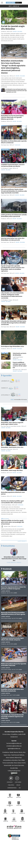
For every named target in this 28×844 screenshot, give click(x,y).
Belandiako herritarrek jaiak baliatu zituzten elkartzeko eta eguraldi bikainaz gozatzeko (12, 117)
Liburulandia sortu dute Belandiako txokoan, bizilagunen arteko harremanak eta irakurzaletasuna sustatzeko (12, 295)
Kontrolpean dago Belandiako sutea (12, 346)
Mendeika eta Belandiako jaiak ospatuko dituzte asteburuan (14, 142)
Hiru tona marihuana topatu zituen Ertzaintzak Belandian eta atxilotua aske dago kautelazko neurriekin (14, 191)
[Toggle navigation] (2, 2)
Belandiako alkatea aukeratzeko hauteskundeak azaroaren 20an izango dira (14, 558)
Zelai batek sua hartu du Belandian (19, 354)
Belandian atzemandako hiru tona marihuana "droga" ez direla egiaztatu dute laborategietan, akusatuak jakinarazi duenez (13, 66)
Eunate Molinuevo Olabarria (14, 562)
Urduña (15, 31)
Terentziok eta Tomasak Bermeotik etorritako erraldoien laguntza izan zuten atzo (12, 716)
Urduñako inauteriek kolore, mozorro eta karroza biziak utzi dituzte (12, 165)
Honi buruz (10, 782)
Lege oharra (18, 782)
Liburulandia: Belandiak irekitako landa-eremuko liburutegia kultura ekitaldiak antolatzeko (13, 322)
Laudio (15, 592)
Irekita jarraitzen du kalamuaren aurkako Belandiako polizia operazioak (14, 215)
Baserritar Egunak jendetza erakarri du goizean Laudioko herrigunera (13, 587)
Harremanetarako (12, 787)
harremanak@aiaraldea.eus (14, 743)
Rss (20, 787)
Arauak (18, 785)
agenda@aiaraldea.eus (14, 748)
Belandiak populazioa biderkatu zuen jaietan (13, 493)
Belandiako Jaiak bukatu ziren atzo (12, 447)
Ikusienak (7, 569)
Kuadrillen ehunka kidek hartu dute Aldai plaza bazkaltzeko (12, 690)
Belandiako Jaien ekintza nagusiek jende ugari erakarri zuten (12, 423)
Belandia (14, 6)
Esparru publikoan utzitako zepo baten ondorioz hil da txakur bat (20, 364)
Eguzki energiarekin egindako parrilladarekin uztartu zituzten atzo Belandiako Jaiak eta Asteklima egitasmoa (12, 268)
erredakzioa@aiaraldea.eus (14, 746)
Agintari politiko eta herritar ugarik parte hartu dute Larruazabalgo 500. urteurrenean (12, 522)
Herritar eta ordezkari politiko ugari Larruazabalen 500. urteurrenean (12, 501)
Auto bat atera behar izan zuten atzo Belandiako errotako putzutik (12, 239)
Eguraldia (7, 375)
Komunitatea (8, 546)
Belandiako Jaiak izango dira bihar (12, 470)
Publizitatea (11, 785)
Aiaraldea (17, 145)
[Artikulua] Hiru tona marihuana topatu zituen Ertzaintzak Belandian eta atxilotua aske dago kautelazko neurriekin (16, 91)
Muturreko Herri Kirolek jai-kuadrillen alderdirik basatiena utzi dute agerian (13, 613)
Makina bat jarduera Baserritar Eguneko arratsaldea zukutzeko (13, 664)
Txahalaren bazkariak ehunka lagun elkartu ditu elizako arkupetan (12, 639)
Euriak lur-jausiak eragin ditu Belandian (13, 27)
